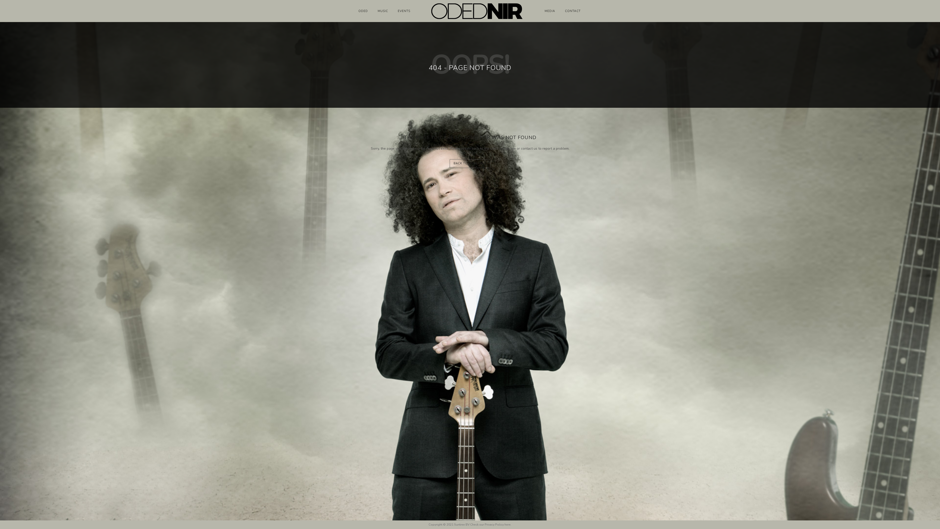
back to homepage (470, 163)
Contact (573, 11)
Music (383, 11)
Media (550, 11)
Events (404, 11)
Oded (363, 11)
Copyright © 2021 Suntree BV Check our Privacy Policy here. (470, 525)
